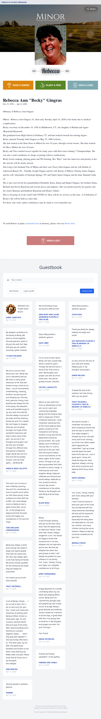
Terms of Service (57, 708)
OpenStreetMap (53, 712)
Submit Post (87, 291)
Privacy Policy (43, 708)
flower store (70, 223)
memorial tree (32, 223)
